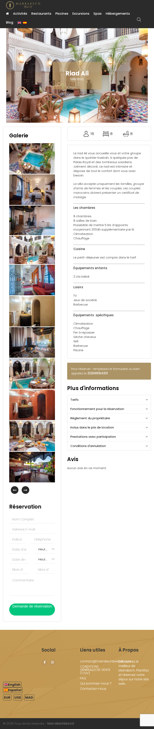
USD (17, 697)
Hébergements (118, 13)
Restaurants (41, 13)
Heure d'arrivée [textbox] (45, 549)
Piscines (61, 13)
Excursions (80, 13)
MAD (29, 697)
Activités (20, 13)
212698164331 (97, 373)
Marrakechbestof (60, 723)
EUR (7, 697)
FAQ (83, 678)
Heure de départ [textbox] (45, 559)
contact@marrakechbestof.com (105, 661)
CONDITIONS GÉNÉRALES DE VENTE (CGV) (95, 669)
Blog (9, 22)
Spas (97, 13)
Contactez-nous (93, 688)
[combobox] (45, 549)
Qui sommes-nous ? (95, 683)
